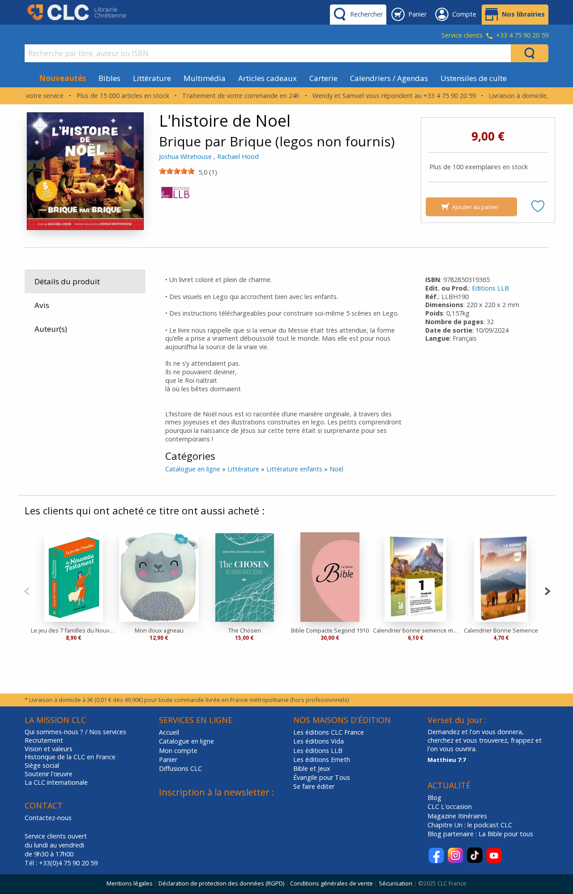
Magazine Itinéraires (457, 816)
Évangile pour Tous (321, 777)
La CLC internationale (56, 783)
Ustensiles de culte (473, 78)
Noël (336, 469)
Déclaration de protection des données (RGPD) (221, 883)
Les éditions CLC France (328, 732)
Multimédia (205, 78)
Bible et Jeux (311, 768)
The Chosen (244, 630)
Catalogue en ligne (192, 469)
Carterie (323, 78)
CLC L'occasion (450, 806)
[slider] (177, 171)
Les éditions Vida (318, 741)
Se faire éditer (313, 786)
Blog (434, 797)
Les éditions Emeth (321, 759)
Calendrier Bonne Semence (501, 630)
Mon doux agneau (159, 630)
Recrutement (44, 740)
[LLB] (175, 195)
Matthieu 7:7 (447, 760)
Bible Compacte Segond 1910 (330, 630)
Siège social (42, 765)
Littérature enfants (294, 469)
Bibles (109, 78)
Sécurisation (395, 883)
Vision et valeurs (49, 749)
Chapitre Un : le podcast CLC (470, 825)
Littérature (152, 78)
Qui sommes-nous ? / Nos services (75, 732)
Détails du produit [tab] (67, 281)
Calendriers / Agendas (389, 78)
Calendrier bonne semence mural (415, 630)
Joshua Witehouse (185, 156)
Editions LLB (490, 288)
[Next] (547, 590)
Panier (168, 759)
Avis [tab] (41, 305)
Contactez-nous (48, 817)
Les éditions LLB (317, 750)
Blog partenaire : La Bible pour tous (481, 834)
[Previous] (26, 590)
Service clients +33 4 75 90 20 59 (494, 36)
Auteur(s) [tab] (50, 329)
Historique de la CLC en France (70, 757)
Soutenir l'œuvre (49, 774)
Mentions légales (130, 883)
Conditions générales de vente (331, 883)
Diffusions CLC (180, 768)
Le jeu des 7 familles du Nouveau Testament (73, 630)
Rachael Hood (238, 156)
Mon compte (178, 750)
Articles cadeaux (267, 78)
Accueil (169, 732)
